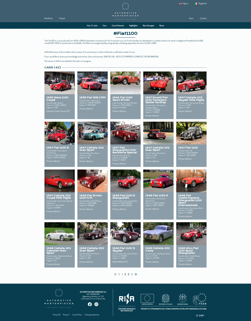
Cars (105, 25)
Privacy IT (66, 315)
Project (62, 18)
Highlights (133, 25)
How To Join (92, 25)
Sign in (185, 3)
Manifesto (48, 18)
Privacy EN (56, 315)
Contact (203, 18)
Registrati (203, 3)
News (161, 25)
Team (191, 18)
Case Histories (118, 25)
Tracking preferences (91, 315)
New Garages (148, 25)
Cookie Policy (77, 315)
